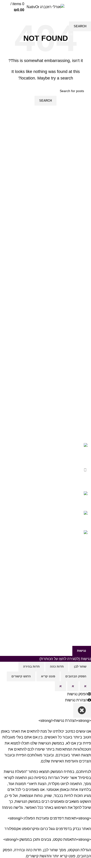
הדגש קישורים (21, 676)
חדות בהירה (31, 666)
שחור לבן (80, 666)
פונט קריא (48, 676)
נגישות (81, 650)
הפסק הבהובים (75, 676)
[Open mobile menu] (87, 8)
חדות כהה (57, 666)
